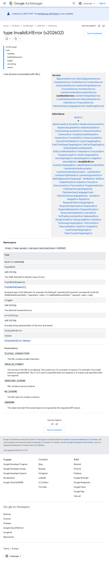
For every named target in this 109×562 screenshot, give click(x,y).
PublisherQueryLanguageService (69, 106)
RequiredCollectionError (71, 206)
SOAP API (41, 26)
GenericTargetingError (88, 155)
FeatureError (83, 151)
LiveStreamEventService (68, 99)
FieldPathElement (14, 287)
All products (8, 537)
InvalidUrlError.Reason (18, 340)
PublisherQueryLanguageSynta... (73, 195)
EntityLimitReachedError (65, 151)
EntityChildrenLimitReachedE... (78, 148)
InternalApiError (70, 161)
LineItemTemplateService (87, 95)
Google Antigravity (82, 482)
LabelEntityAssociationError (90, 165)
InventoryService (86, 89)
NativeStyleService (90, 99)
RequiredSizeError (89, 209)
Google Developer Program (15, 464)
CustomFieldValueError (67, 141)
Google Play (79, 491)
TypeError (81, 226)
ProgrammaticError (94, 185)
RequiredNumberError (69, 209)
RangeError (72, 199)
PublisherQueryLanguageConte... (78, 192)
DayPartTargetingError (93, 144)
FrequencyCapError (67, 155)
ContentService (78, 82)
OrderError (81, 182)
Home (5, 26)
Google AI (7, 532)
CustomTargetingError (90, 141)
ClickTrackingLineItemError (68, 131)
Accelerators (9, 478)
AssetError (74, 124)
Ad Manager (34, 3)
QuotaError (94, 195)
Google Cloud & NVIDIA (13, 482)
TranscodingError (67, 226)
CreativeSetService (65, 85)
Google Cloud (80, 487)
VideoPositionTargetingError (78, 233)
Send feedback (94, 33)
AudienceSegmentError (68, 127)
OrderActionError (67, 182)
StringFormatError (64, 219)
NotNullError (89, 178)
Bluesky (42, 469)
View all (77, 496)
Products (15, 26)
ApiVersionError (60, 124)
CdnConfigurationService (88, 78)
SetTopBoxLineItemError (70, 216)
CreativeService (95, 82)
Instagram (43, 473)
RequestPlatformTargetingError (78, 202)
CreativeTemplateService (88, 85)
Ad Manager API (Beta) (48, 14)
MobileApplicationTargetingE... (67, 178)
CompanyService (62, 82)
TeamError (96, 219)
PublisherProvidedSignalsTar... (78, 189)
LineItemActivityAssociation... (78, 168)
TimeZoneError (91, 223)
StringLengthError (82, 219)
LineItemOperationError (90, 175)
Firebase (77, 473)
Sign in (102, 3)
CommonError (65, 134)
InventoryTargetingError (64, 165)
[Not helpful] (103, 26)
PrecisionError (77, 185)
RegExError (84, 199)
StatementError (90, 216)
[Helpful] (99, 26)
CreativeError (61, 137)
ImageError (96, 158)
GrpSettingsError (82, 158)
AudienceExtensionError (92, 124)
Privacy (15, 549)
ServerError (90, 212)
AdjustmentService (65, 78)
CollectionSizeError (91, 131)
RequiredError (90, 206)
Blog (41, 464)
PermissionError (61, 185)
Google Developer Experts (14, 473)
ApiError (78, 117)
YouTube (43, 487)
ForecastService (70, 89)
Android (77, 464)
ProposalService (85, 102)
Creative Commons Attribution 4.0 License (80, 439)
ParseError (92, 182)
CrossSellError (75, 137)
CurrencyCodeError (92, 137)
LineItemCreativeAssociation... (71, 172)
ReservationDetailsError (72, 212)
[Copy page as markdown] (15, 38)
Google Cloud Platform (13, 528)
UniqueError (92, 226)
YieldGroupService (95, 106)
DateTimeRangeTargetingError (67, 144)
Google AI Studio (81, 478)
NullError (100, 178)
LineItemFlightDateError (66, 175)
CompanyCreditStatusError (85, 134)
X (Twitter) (43, 482)
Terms (6, 549)
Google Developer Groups (14, 469)
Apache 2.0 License (42, 442)
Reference (52, 26)
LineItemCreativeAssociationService (78, 92)
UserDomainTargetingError (78, 230)
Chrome (77, 469)
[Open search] (74, 3)
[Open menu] (4, 3)
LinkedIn (42, 478)
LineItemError (93, 172)
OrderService (69, 102)
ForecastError (97, 151)
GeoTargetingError (64, 158)
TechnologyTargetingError (70, 223)
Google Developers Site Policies (80, 442)
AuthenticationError (90, 127)
